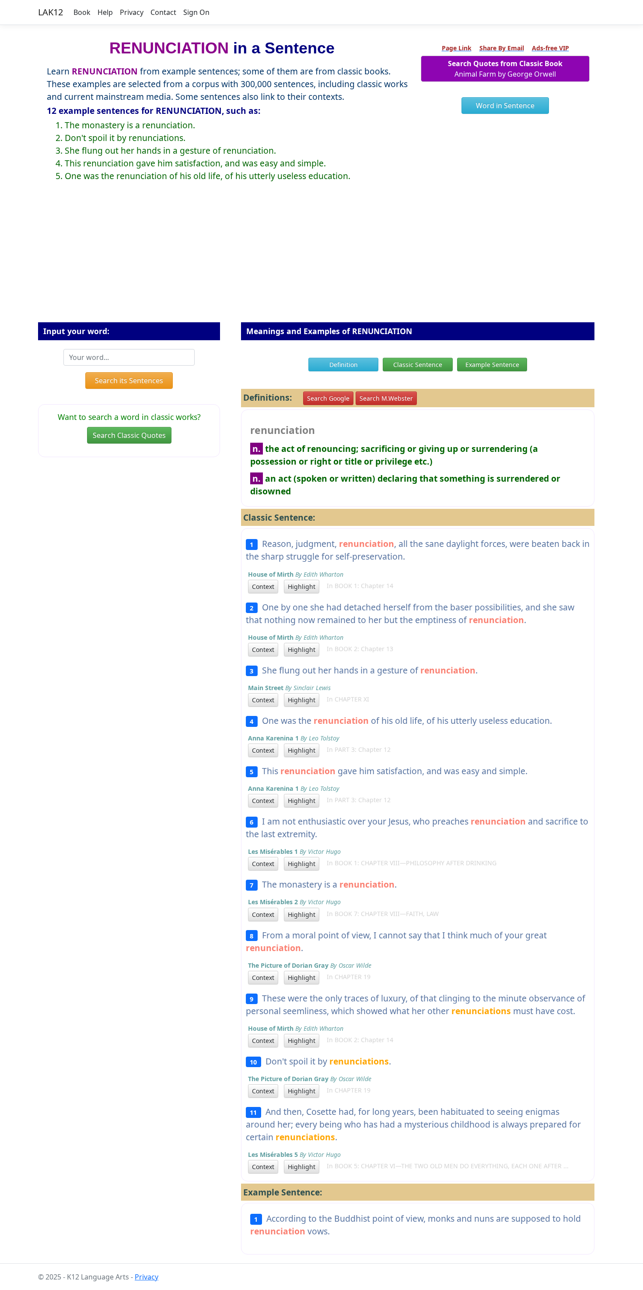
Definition (343, 364)
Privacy (131, 12)
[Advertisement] (321, 258)
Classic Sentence (417, 364)
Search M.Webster (386, 398)
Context (263, 586)
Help (105, 12)
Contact (163, 12)
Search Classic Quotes (129, 435)
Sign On (196, 12)
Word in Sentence (505, 105)
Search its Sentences (129, 380)
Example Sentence (492, 364)
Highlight (301, 586)
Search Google (328, 398)
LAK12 (50, 12)
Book (82, 12)
